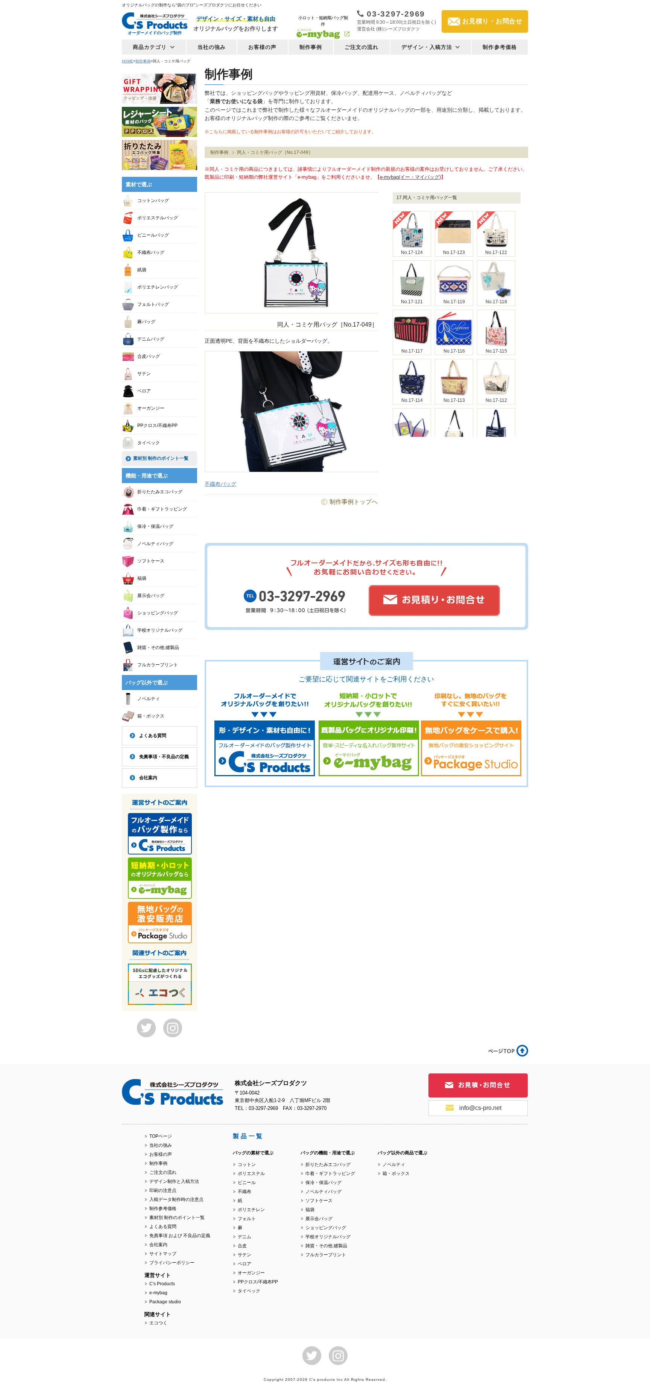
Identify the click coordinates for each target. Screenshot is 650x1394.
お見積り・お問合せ (492, 21)
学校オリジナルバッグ (159, 630)
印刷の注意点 (162, 1190)
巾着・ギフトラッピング (162, 509)
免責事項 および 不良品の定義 (179, 1235)
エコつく (158, 1323)
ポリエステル (251, 1173)
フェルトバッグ (153, 304)
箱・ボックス (150, 716)
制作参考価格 (500, 47)
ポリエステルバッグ (157, 217)
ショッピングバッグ (157, 613)
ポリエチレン (251, 1209)
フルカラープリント (157, 664)
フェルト (247, 1218)
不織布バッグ (220, 484)
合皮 (242, 1245)
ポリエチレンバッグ (157, 287)
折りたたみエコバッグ (159, 491)
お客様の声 (262, 47)
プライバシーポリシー (171, 1262)
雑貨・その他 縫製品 (158, 647)
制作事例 (310, 47)
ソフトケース (150, 561)
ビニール (247, 1182)
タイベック (148, 442)
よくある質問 (152, 735)
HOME (127, 61)
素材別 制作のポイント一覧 (160, 458)
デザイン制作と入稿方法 (174, 1181)
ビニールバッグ (153, 235)
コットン (247, 1164)
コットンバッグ (153, 200)
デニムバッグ (150, 339)
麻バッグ (146, 321)
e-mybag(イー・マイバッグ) (410, 177)
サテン (144, 373)
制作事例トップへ (354, 502)
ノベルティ (148, 698)
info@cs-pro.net (480, 1108)
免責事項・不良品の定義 (164, 756)
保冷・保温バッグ (155, 526)
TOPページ (160, 1136)
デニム (244, 1236)
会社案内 (148, 777)
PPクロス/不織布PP (157, 425)
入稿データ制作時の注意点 (176, 1199)
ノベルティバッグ (155, 543)
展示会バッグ (150, 595)
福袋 (141, 578)
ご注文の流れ (362, 47)
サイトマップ (162, 1253)
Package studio (165, 1301)
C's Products (162, 1283)
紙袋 (141, 269)
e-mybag (158, 1292)
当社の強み (211, 47)
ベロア (144, 391)
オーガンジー (150, 408)
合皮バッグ (148, 356)
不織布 (244, 1191)
